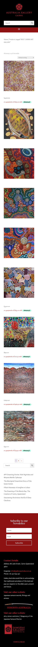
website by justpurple (19, 642)
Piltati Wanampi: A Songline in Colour (17, 487)
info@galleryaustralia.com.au (21, 571)
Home (6, 39)
